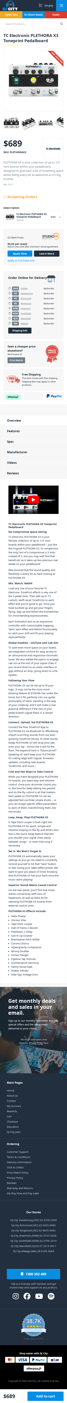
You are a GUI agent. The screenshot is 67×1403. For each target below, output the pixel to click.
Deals (55, 14)
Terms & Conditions (18, 1157)
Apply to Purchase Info (21, 260)
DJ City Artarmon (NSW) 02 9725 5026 (33, 1235)
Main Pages (15, 1083)
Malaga (24, 323)
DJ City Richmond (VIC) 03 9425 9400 (33, 1225)
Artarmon (26, 308)
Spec (10, 442)
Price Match (16, 360)
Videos (12, 463)
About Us (12, 1095)
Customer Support (18, 1151)
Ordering (13, 1144)
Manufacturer (17, 452)
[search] (28, 23)
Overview (14, 421)
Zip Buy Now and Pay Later (23, 1193)
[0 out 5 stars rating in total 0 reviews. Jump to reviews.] (33, 45)
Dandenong (27, 293)
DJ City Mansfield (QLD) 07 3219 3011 (33, 1246)
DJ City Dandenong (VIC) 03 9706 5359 (33, 1220)
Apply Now (20, 253)
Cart (9, 1116)
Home (10, 1090)
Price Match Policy (18, 1172)
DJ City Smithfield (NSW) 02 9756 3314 (33, 1240)
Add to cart (45, 1396)
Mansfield (26, 318)
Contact (11, 1100)
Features (13, 431)
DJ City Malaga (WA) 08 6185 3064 (33, 1251)
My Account (14, 1106)
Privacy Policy (36, 1042)
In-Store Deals (33, 14)
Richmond (26, 298)
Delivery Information (19, 1162)
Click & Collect (15, 1167)
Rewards (12, 1111)
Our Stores (33, 1212)
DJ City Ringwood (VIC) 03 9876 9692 (33, 1230)
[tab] (33, 420)
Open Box (11, 14)
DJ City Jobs (13, 1132)
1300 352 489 (35, 1274)
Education (13, 1126)
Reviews (13, 473)
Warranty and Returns (20, 1188)
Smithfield (26, 313)
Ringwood (26, 303)
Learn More (46, 253)
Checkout (12, 1121)
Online (24, 288)
